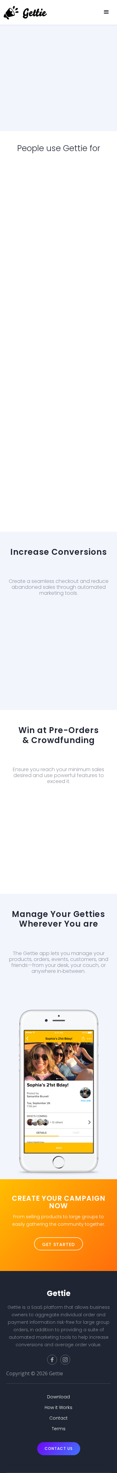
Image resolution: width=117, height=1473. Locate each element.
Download (56, 1002)
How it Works (58, 1407)
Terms (59, 1429)
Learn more (91, 104)
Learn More (57, 625)
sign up (48, 104)
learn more (59, 813)
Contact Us (59, 1448)
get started (58, 1244)
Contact (58, 1418)
